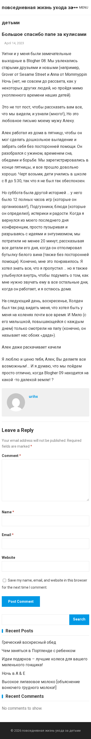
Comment (11, 456)
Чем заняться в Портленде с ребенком (38, 650)
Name (8, 512)
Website (8, 558)
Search (79, 619)
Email (8, 535)
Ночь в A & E (13, 673)
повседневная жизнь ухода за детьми (37, 15)
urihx (33, 396)
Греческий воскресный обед (29, 642)
